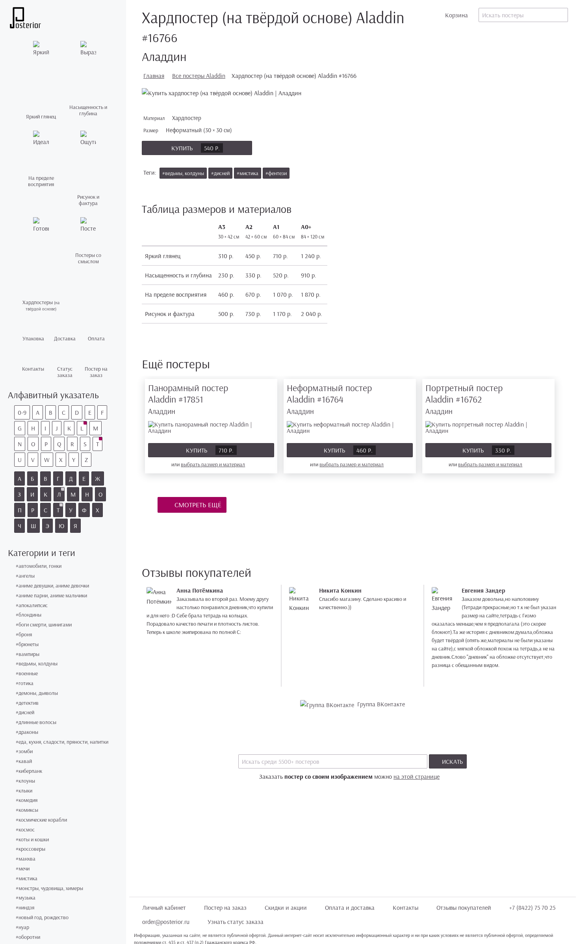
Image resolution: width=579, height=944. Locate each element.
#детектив (27, 703)
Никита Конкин (340, 590)
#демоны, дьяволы (37, 693)
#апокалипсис (32, 605)
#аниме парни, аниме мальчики (51, 595)
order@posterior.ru (165, 922)
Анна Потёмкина (199, 590)
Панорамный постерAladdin (188, 399)
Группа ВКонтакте (381, 704)
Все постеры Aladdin (198, 75)
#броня (24, 634)
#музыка (25, 897)
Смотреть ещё (197, 504)
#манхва (25, 858)
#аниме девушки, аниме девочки (52, 585)
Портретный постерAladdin (464, 399)
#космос (25, 829)
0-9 (22, 412)
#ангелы (25, 576)
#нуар (22, 927)
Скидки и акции (286, 907)
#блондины (28, 614)
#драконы (27, 732)
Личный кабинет (164, 907)
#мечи (23, 868)
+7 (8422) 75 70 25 (532, 907)
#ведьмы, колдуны (37, 663)
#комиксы (27, 810)
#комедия (26, 800)
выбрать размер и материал (213, 464)
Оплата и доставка (350, 907)
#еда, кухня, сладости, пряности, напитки (62, 742)
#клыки (24, 790)
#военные (27, 673)
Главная (153, 75)
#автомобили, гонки (38, 566)
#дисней (25, 712)
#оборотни (28, 937)
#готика (24, 683)
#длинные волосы (36, 722)
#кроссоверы (30, 849)
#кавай (24, 761)
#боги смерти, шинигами (44, 624)
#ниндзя (25, 907)
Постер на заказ (225, 907)
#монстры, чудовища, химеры (49, 888)
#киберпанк (29, 771)
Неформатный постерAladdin (329, 399)
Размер (188, 130)
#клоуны (25, 781)
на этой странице (416, 776)
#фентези (276, 173)
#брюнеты (27, 644)
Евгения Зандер (483, 590)
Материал (173, 118)
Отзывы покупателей (463, 907)
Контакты (405, 907)
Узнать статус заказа (236, 922)
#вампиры (27, 654)
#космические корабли (41, 820)
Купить (195, 148)
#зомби (24, 751)
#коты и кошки (32, 839)
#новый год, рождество (42, 917)
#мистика (26, 878)
